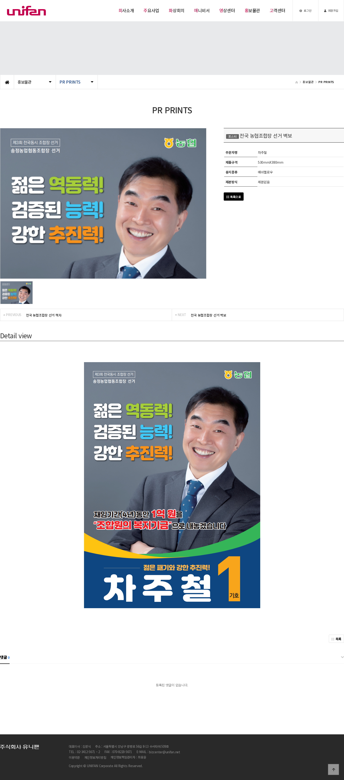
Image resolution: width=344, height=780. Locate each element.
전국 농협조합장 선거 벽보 (208, 315)
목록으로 (235, 197)
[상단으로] (333, 769)
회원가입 (332, 10)
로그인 (307, 10)
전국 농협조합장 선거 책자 (43, 315)
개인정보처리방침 (95, 757)
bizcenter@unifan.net (164, 752)
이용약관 (74, 757)
